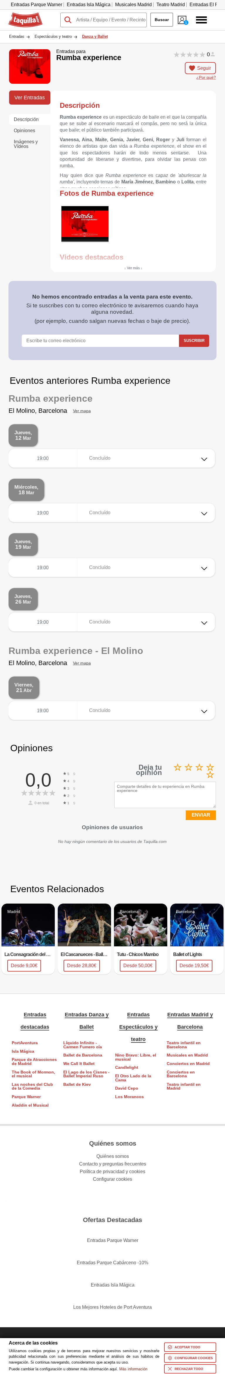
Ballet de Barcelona (82, 1055)
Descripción (26, 119)
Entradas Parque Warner (36, 4)
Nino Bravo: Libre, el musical (135, 1057)
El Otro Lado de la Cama (133, 1078)
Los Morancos (129, 1097)
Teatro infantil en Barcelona (184, 1045)
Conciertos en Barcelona (181, 1074)
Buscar (162, 19)
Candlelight (126, 1067)
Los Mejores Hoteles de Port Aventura (112, 1307)
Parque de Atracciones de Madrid (34, 1061)
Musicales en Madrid (187, 1055)
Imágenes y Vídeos (26, 144)
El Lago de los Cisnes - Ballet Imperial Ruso (86, 1074)
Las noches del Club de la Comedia (32, 1086)
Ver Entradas (29, 97)
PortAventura (25, 1043)
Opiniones (24, 130)
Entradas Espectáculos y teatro (138, 1027)
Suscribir (194, 340)
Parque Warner (26, 1097)
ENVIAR (201, 815)
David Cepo (126, 1088)
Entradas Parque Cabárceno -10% (112, 1262)
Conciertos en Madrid (188, 1064)
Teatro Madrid (170, 4)
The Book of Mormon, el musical (33, 1074)
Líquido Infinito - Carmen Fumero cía (82, 1045)
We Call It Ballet (79, 1064)
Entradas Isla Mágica (88, 4)
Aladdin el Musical (30, 1105)
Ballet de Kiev (77, 1084)
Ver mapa (82, 411)
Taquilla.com (21, 15)
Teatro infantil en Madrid (184, 1086)
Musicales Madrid (133, 4)
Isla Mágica (23, 1051)
